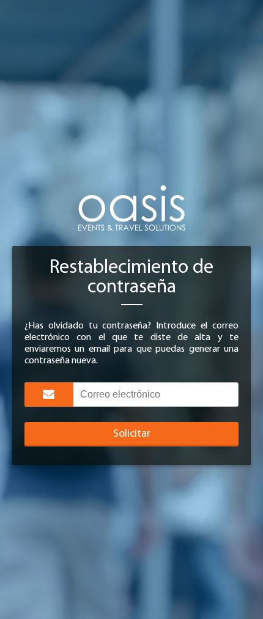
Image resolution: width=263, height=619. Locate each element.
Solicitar (131, 434)
